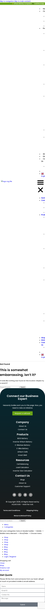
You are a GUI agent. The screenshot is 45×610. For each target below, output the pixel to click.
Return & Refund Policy (22, 516)
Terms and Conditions (11, 510)
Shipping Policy (32, 510)
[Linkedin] (25, 495)
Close (2, 563)
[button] (40, 186)
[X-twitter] (20, 495)
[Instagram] (31, 495)
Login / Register (10, 557)
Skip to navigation (7, 1)
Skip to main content (22, 1)
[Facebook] (14, 495)
